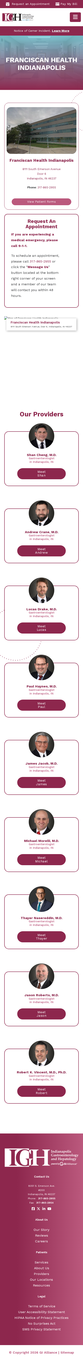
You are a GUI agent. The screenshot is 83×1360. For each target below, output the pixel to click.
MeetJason (42, 1014)
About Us (41, 1268)
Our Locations (41, 1280)
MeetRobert (41, 1091)
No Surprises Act (41, 1323)
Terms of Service (41, 1306)
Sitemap (67, 1352)
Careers (41, 1241)
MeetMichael (41, 859)
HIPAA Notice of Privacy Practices (41, 1318)
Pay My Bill (68, 4)
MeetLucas (41, 628)
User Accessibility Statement (41, 1312)
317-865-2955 (41, 187)
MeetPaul (41, 705)
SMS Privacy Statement (41, 1329)
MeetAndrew (41, 551)
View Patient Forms (41, 201)
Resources (41, 1285)
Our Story (41, 1230)
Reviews (41, 1235)
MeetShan (41, 473)
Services (41, 1262)
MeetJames (41, 782)
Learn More (60, 30)
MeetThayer (41, 937)
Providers (41, 1274)
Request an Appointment (31, 4)
